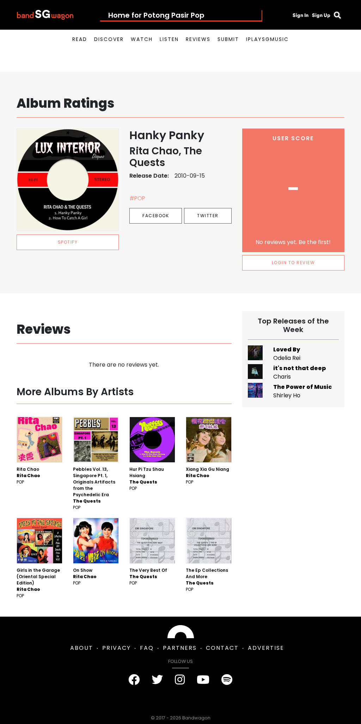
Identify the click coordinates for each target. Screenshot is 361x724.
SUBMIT (228, 39)
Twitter (208, 216)
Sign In (300, 15)
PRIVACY (116, 648)
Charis (282, 377)
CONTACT (222, 648)
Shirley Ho (286, 395)
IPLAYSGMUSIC (267, 39)
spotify (68, 242)
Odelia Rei (286, 358)
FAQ (147, 648)
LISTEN (169, 39)
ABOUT (81, 648)
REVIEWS (198, 39)
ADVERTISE (266, 648)
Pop (20, 482)
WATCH (142, 39)
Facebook (155, 216)
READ (79, 39)
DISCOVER (109, 39)
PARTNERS (180, 648)
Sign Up (321, 15)
